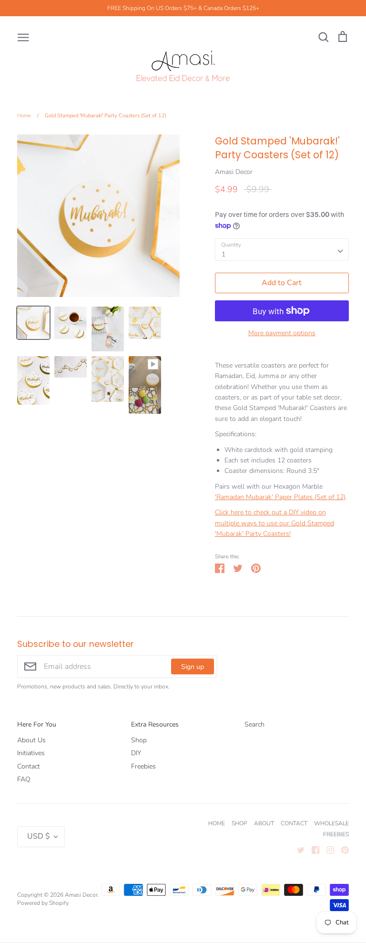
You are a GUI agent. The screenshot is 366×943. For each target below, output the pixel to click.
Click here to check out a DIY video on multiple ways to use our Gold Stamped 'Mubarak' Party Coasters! (274, 523)
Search (254, 724)
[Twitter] (297, 849)
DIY (136, 753)
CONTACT (294, 823)
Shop (139, 740)
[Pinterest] (341, 849)
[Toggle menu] (23, 37)
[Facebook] (312, 849)
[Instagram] (326, 849)
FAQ (23, 779)
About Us (31, 740)
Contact (28, 766)
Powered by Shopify (43, 903)
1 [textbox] (223, 254)
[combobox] (282, 249)
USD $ (38, 836)
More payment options (281, 333)
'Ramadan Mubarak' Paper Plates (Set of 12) (280, 497)
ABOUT (264, 823)
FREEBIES (336, 834)
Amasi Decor (234, 171)
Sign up (192, 666)
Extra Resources (155, 724)
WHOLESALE (331, 823)
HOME (216, 823)
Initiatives (31, 753)
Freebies (143, 766)
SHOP (239, 823)
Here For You (36, 724)
